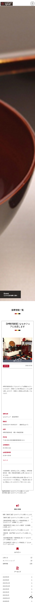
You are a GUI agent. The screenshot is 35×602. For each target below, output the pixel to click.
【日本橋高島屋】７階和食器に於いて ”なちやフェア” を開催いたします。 (17, 538)
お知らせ (17, 557)
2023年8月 (17, 580)
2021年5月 (17, 592)
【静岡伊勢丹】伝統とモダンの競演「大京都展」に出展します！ (17, 526)
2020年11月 (17, 598)
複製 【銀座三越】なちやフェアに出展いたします (17, 514)
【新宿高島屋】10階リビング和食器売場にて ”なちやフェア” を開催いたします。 (16, 521)
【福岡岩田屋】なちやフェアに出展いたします (15, 491)
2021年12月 (17, 583)
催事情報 (17, 563)
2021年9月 (17, 589)
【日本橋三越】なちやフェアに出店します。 (14, 493)
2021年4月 (17, 595)
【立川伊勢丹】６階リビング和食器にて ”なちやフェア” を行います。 (17, 543)
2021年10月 (17, 586)
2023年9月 (17, 577)
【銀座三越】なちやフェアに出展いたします (16, 517)
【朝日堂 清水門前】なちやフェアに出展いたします (17, 534)
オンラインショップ (17, 560)
